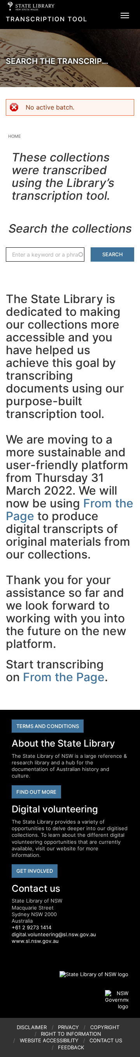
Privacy (68, 1027)
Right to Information (71, 1034)
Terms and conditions (47, 726)
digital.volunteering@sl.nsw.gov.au (54, 934)
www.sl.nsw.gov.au (35, 941)
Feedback (71, 1047)
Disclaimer (32, 1027)
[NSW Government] (116, 1000)
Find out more (36, 792)
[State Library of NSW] (89, 974)
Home (14, 136)
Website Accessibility (49, 1040)
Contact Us (105, 1040)
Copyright (104, 1027)
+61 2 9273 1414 (31, 927)
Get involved (34, 871)
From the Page (64, 677)
